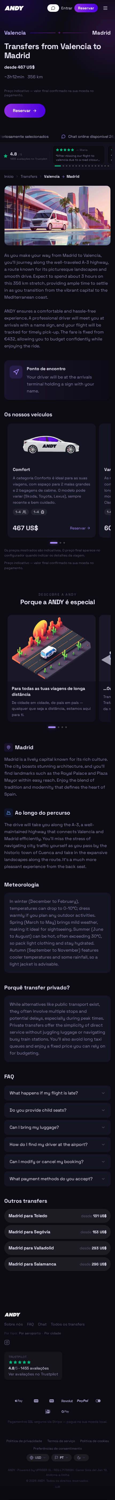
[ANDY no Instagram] (44, 1342)
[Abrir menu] (105, 8)
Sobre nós (13, 1324)
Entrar (66, 8)
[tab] (58, 165)
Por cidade (52, 1333)
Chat (42, 1324)
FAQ (30, 1324)
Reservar (86, 8)
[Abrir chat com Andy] (53, 8)
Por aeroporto (30, 1333)
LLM (57, 1486)
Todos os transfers (68, 1324)
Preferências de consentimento (57, 1448)
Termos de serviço (61, 1441)
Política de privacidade (24, 1441)
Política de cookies (94, 1441)
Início (9, 176)
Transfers (29, 176)
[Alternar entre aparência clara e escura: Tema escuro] (81, 1457)
